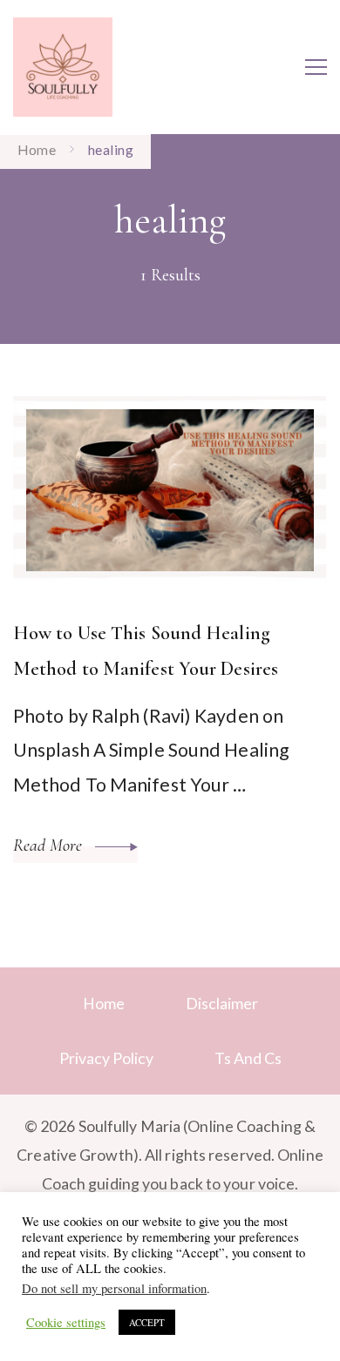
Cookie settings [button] (65, 1323)
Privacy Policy (106, 1058)
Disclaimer (222, 1003)
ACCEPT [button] (147, 1322)
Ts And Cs (248, 1058)
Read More (49, 845)
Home (104, 1003)
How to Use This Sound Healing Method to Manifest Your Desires (145, 650)
